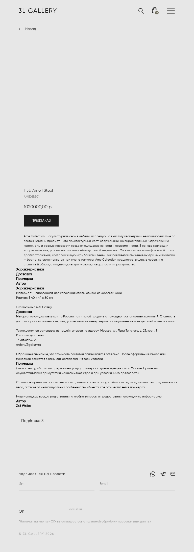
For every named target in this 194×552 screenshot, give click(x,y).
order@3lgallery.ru (28, 344)
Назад (30, 29)
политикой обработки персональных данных (118, 521)
